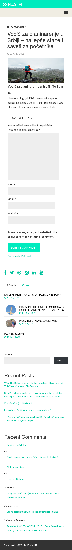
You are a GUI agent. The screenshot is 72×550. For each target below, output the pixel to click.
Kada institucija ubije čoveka (18, 403)
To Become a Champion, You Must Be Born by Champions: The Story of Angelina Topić (34, 419)
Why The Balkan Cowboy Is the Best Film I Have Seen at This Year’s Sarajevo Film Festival (33, 384)
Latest (28, 285)
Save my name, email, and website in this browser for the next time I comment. (32, 234)
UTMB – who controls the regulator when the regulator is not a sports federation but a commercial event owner (34, 395)
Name (12, 184)
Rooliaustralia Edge (17, 445)
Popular (12, 285)
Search (8, 354)
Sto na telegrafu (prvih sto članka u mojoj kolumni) (32, 511)
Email (12, 198)
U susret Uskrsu (15, 479)
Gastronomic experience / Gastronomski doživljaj (32, 457)
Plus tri (14, 4)
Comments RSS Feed (19, 256)
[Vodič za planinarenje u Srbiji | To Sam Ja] (36, 83)
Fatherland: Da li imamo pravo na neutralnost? (27, 410)
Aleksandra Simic (15, 467)
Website (13, 213)
